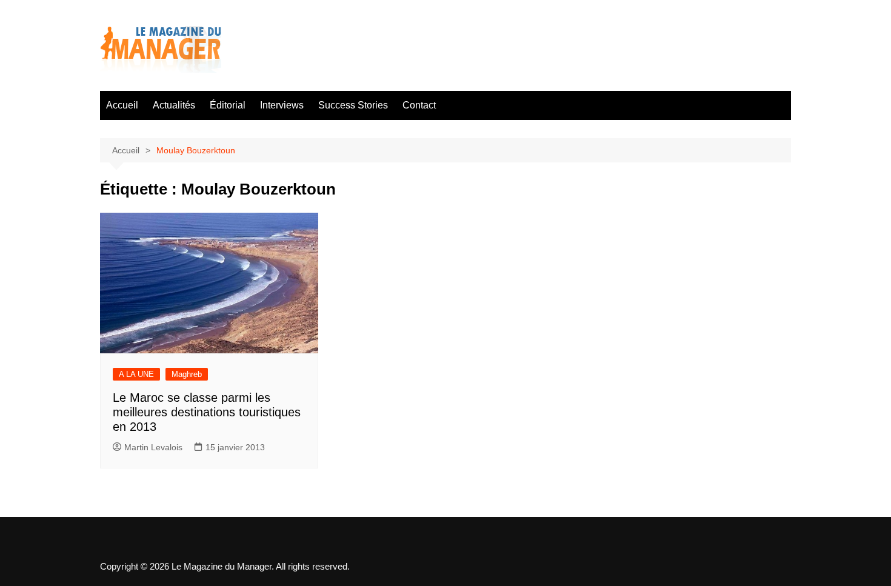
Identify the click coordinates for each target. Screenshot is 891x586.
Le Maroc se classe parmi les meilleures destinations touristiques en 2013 (207, 412)
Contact (419, 105)
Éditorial (227, 105)
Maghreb (187, 374)
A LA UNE (136, 374)
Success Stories (353, 105)
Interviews (282, 105)
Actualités (174, 105)
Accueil (122, 105)
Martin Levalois (153, 447)
